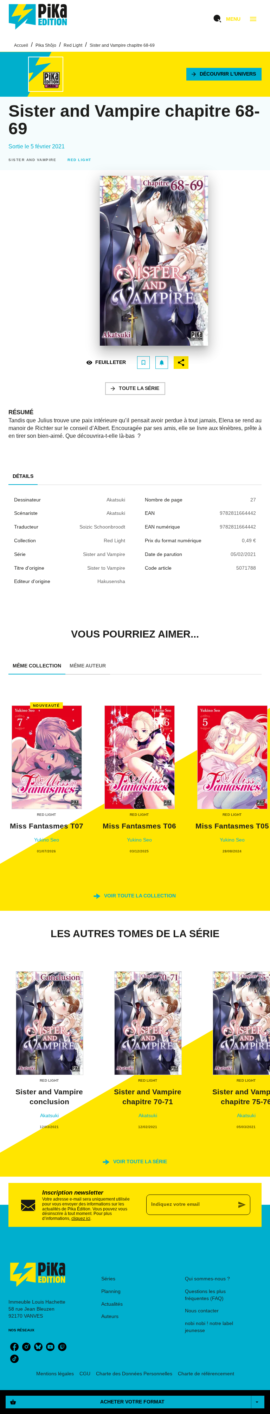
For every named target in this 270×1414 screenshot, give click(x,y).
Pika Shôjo (46, 45)
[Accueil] (38, 16)
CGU (84, 1373)
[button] (224, 74)
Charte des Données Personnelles (134, 1373)
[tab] (23, 476)
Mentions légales (55, 1373)
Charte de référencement (206, 1373)
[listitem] (14, 1347)
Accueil (21, 45)
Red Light (73, 45)
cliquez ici (80, 1218)
